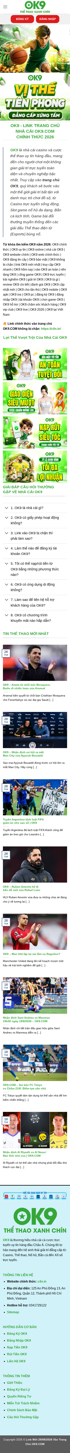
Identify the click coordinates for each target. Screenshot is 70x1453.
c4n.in (42, 1281)
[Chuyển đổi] (6, 508)
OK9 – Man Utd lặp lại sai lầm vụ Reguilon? (31, 954)
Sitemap (13, 1312)
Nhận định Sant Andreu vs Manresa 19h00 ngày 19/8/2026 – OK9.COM (26, 1019)
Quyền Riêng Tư (19, 1396)
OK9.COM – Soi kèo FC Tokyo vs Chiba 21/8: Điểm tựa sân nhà (24, 1087)
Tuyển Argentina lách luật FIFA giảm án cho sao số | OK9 (23, 821)
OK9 (14, 150)
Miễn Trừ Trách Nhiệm (23, 1403)
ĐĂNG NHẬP (47, 19)
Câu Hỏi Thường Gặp (23, 1417)
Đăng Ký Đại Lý (18, 1389)
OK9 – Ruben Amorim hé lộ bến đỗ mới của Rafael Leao (21, 888)
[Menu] (5, 7)
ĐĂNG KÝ (22, 19)
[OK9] (35, 7)
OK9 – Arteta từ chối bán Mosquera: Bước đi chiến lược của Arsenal (27, 686)
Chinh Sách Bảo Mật (22, 1410)
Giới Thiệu (14, 1382)
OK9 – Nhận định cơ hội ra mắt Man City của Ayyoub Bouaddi (23, 754)
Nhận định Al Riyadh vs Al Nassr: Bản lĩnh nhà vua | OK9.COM (25, 1154)
